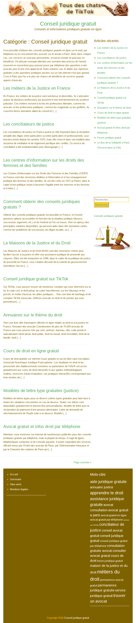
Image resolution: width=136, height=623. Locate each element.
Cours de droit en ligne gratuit (31, 350)
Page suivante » (82, 462)
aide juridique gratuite (108, 482)
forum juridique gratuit (110, 560)
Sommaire (15, 479)
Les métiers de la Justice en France (36, 88)
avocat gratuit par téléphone (106, 519)
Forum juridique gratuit (109, 137)
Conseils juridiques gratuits (108, 215)
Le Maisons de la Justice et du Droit (36, 242)
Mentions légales (19, 489)
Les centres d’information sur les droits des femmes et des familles (114, 67)
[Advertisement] (113, 173)
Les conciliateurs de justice (28, 124)
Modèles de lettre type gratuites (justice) (41, 390)
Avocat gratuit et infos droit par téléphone (41, 426)
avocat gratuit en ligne (114, 515)
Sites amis (15, 484)
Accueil (14, 474)
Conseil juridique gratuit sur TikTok (35, 278)
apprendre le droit (106, 492)
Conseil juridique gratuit (68, 24)
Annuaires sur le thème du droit (32, 314)
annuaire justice (101, 487)
